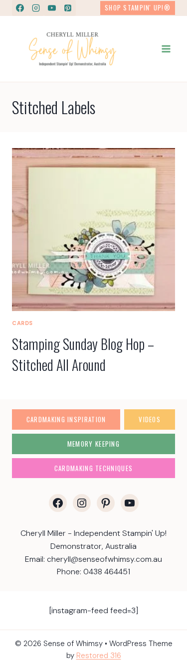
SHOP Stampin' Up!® (138, 7)
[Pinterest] (68, 8)
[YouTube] (52, 8)
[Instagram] (36, 8)
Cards (22, 323)
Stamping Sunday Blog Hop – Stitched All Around (83, 354)
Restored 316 (98, 656)
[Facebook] (20, 8)
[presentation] (93, 229)
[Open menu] (166, 48)
